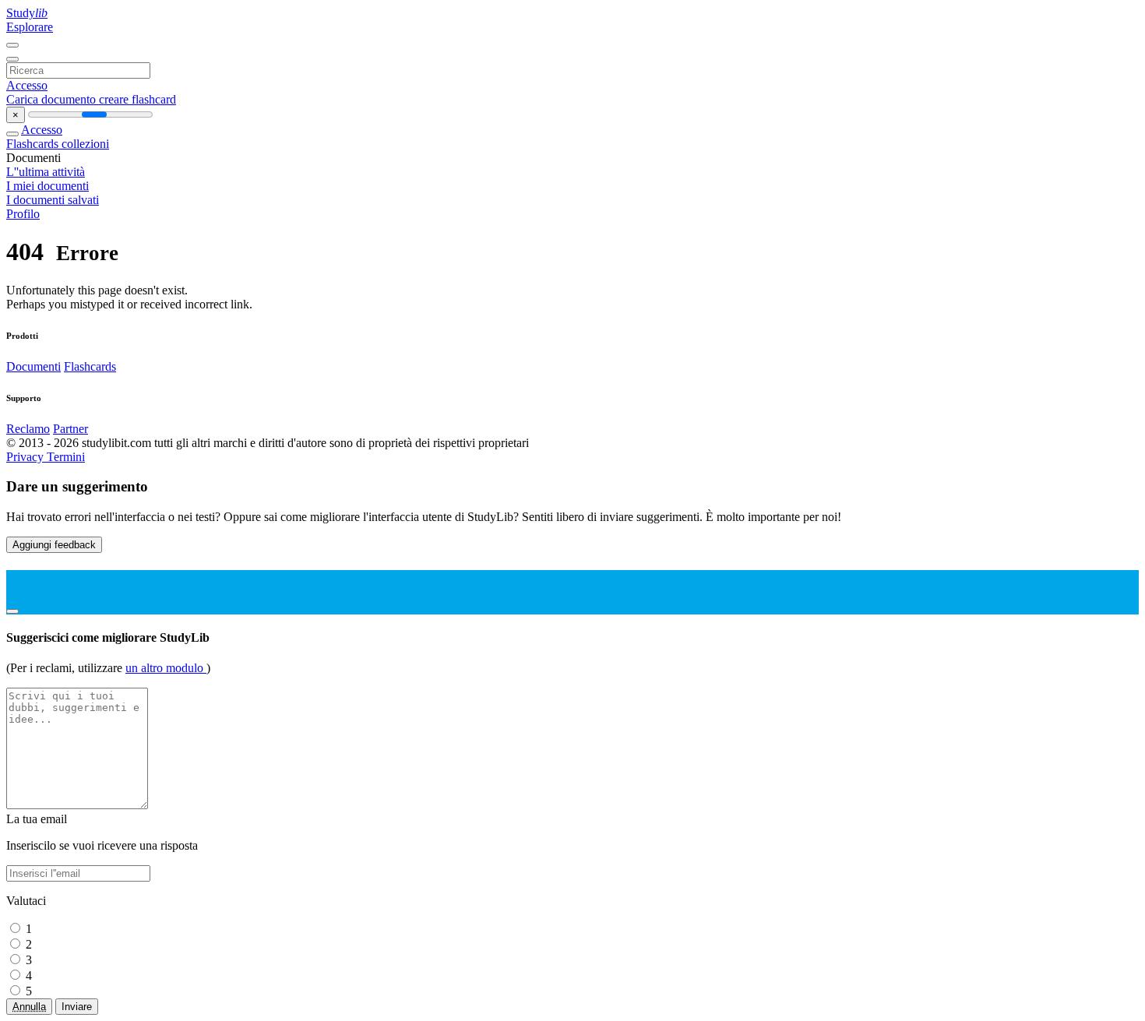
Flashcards (34, 143)
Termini (66, 456)
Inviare (77, 1006)
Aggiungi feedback (54, 545)
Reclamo (28, 428)
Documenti (33, 366)
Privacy (26, 456)
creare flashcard (137, 99)
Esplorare (29, 26)
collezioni (85, 143)
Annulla (29, 1006)
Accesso (27, 85)
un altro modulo (165, 667)
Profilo (23, 213)
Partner (70, 428)
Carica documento (52, 99)
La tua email (36, 819)
